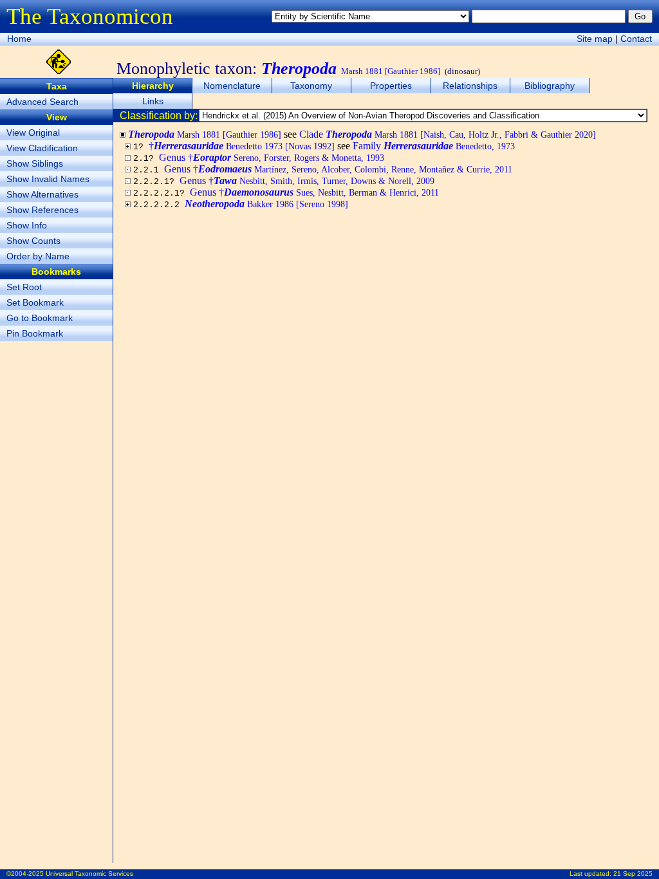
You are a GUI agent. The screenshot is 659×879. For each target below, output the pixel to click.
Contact (636, 38)
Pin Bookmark (34, 333)
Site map (595, 38)
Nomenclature (232, 85)
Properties (391, 85)
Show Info (26, 225)
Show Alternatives (42, 194)
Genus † (271, 157)
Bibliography (549, 85)
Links (152, 101)
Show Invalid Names (47, 179)
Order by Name (38, 256)
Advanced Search (42, 102)
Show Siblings (34, 163)
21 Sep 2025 (633, 873)
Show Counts (33, 241)
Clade (447, 134)
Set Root (24, 287)
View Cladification (42, 148)
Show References (42, 210)
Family (434, 145)
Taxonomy (311, 85)
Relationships (470, 85)
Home (19, 38)
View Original (33, 132)
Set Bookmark (35, 302)
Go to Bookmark (39, 318)
